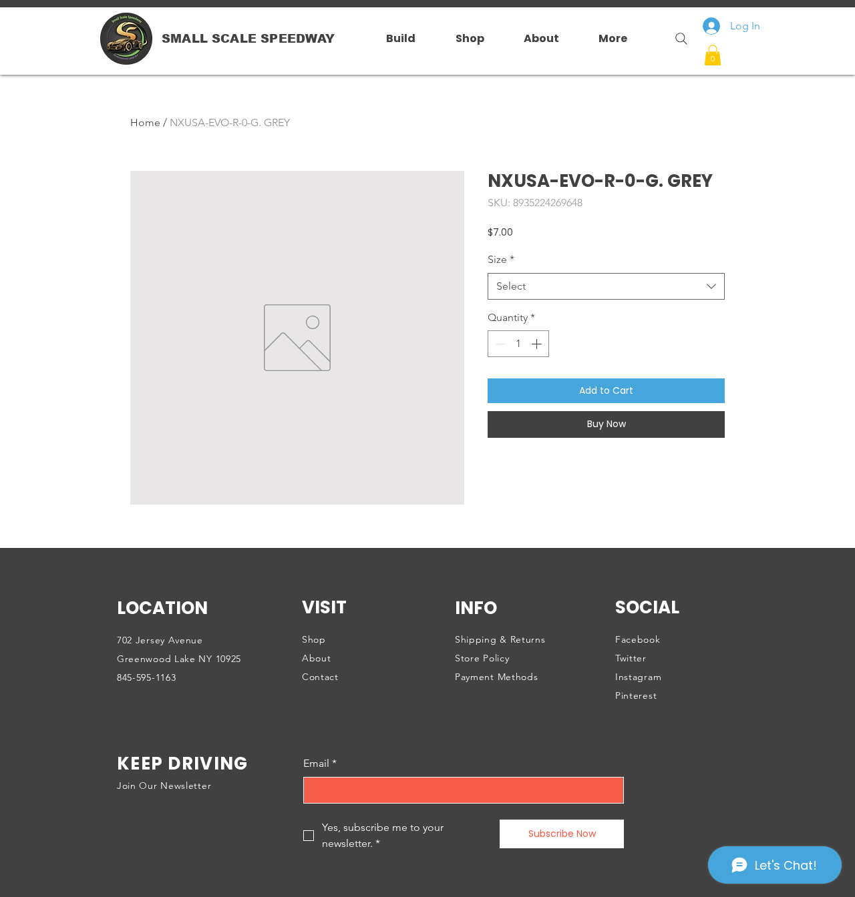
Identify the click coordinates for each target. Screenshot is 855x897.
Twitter (631, 658)
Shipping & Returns (500, 639)
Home (145, 122)
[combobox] (606, 286)
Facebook (638, 639)
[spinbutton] (518, 343)
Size (501, 259)
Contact (320, 677)
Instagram (638, 677)
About (316, 658)
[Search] (676, 39)
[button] (712, 55)
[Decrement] (499, 343)
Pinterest (636, 695)
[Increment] (537, 343)
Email (320, 763)
